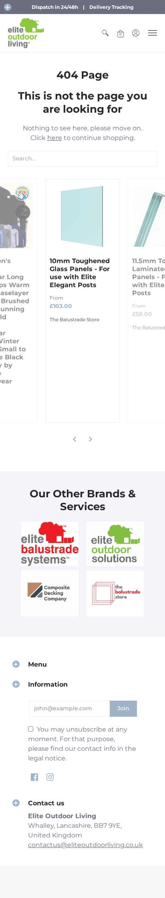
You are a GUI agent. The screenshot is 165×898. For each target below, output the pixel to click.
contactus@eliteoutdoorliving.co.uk (85, 845)
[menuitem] (105, 33)
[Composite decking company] (49, 593)
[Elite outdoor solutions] (115, 543)
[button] (7, 7)
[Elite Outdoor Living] (26, 33)
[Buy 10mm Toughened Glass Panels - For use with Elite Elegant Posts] (82, 216)
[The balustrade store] (115, 593)
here (54, 138)
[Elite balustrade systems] (49, 544)
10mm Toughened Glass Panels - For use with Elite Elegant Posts (80, 273)
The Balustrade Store (74, 319)
